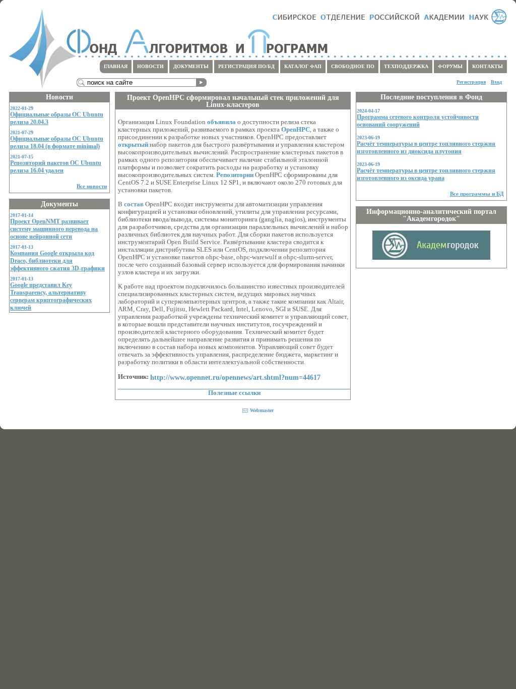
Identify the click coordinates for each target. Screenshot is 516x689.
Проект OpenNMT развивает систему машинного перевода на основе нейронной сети (54, 229)
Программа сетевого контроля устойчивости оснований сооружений (418, 120)
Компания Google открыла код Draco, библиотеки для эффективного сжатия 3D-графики (57, 261)
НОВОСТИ (150, 66)
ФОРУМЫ (450, 66)
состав (134, 204)
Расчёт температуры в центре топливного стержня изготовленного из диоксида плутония (426, 147)
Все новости (92, 186)
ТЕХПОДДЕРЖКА (406, 66)
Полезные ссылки (234, 392)
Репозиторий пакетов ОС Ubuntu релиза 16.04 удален (55, 166)
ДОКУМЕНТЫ (191, 66)
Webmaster (262, 410)
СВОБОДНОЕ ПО (352, 66)
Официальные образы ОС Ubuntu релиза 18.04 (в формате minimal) (56, 142)
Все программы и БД (477, 194)
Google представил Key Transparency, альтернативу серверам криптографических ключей (51, 296)
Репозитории (234, 175)
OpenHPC (295, 129)
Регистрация (471, 82)
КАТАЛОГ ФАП (302, 66)
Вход (496, 82)
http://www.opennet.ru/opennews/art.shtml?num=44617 (235, 377)
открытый (133, 144)
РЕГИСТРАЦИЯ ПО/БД (246, 66)
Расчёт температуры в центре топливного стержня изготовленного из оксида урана (426, 174)
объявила (221, 122)
